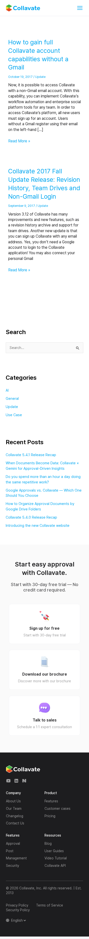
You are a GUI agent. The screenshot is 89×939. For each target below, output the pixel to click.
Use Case (14, 415)
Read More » (19, 140)
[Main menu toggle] (80, 8)
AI (7, 390)
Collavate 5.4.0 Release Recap (31, 517)
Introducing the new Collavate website (37, 525)
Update (40, 77)
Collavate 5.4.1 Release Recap (31, 455)
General (12, 398)
